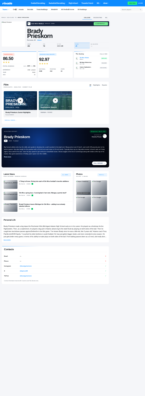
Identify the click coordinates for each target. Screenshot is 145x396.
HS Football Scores (67, 9)
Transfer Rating (8, 54)
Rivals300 (54, 9)
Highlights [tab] (96, 85)
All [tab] (90, 85)
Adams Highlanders (85, 67)
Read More (7, 239)
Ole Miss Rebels (84, 57)
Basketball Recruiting (57, 3)
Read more (7, 156)
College (87, 17)
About (105, 3)
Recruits (30, 9)
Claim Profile (100, 23)
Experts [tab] (104, 85)
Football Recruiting (38, 3)
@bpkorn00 (24, 271)
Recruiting (98, 17)
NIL (98, 3)
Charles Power (97, 137)
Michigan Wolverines (86, 62)
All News (66, 174)
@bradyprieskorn (26, 266)
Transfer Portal (87, 3)
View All (102, 174)
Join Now (132, 3)
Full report (99, 163)
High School (73, 3)
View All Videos (10, 120)
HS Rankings (82, 9)
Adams (39, 40)
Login (140, 3)
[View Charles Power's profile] (105, 136)
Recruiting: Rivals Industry (47, 54)
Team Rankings (42, 9)
